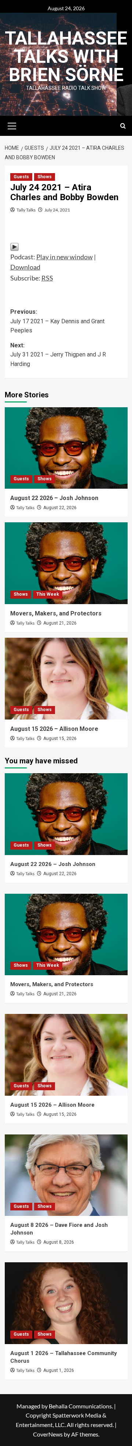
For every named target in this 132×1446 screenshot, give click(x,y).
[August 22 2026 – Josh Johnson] (66, 448)
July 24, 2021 (57, 210)
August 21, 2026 (60, 623)
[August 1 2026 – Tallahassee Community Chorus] (66, 1303)
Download (25, 267)
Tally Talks (26, 210)
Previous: (57, 321)
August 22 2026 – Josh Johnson (54, 498)
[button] (12, 125)
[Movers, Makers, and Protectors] (66, 563)
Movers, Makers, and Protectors (56, 613)
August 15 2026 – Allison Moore (54, 728)
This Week (47, 594)
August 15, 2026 (60, 738)
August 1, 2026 (58, 1370)
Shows (44, 176)
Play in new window (64, 257)
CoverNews (48, 1434)
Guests (21, 176)
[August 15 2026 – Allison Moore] (66, 678)
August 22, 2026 (60, 507)
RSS (47, 278)
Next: (58, 354)
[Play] (14, 246)
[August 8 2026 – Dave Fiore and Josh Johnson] (66, 1175)
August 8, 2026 (58, 1242)
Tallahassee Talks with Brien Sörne (66, 56)
